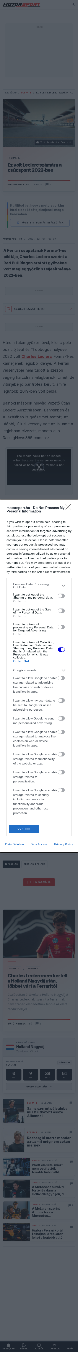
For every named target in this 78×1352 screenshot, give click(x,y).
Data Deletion (14, 844)
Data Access (39, 844)
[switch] (61, 596)
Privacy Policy (63, 844)
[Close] (69, 508)
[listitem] (39, 586)
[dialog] (39, 676)
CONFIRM (24, 829)
